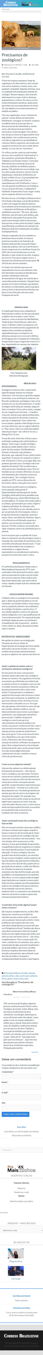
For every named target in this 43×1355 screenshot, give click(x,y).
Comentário (8, 1072)
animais (5, 976)
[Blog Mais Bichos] (31, 4)
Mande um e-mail (21, 1192)
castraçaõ (24, 976)
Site (3, 1103)
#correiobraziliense (12, 973)
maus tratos (13, 68)
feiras (4, 978)
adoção (32, 973)
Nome (5, 1082)
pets (26, 978)
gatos (10, 978)
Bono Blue (35, 65)
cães (17, 976)
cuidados (33, 976)
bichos (6, 68)
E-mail (5, 1092)
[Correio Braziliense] (12, 3)
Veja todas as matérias (21, 1135)
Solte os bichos (21, 1300)
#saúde (25, 973)
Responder (35, 1052)
